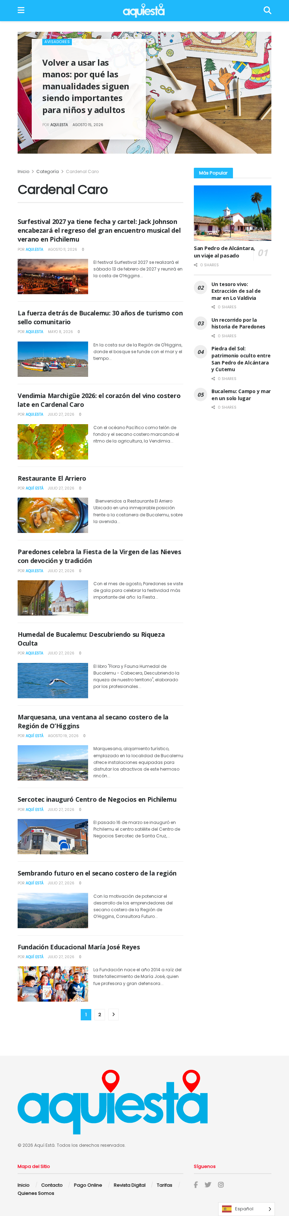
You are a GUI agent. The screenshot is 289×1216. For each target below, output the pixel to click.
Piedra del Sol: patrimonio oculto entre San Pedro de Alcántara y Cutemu (241, 359)
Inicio (23, 171)
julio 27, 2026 (60, 414)
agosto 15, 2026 (87, 124)
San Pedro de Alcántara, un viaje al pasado (224, 251)
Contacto (52, 1185)
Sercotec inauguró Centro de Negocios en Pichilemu (97, 799)
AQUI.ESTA (59, 124)
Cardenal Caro (82, 171)
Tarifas (164, 1185)
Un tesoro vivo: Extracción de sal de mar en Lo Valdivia (235, 291)
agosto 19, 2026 (63, 736)
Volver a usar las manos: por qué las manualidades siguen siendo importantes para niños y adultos (85, 86)
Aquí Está (34, 488)
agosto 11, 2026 (62, 249)
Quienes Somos (36, 1193)
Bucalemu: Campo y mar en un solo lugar (241, 395)
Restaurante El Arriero (52, 478)
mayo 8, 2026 (60, 331)
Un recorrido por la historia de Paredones (238, 323)
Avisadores (57, 42)
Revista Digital (130, 1185)
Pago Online (88, 1185)
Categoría (48, 171)
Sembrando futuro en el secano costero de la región (97, 873)
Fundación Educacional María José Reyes (79, 947)
